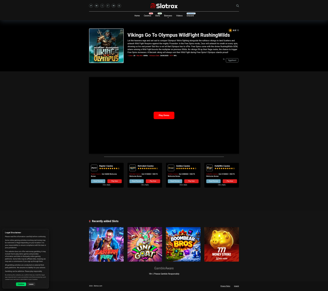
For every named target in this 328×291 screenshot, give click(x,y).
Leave (31, 284)
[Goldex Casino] (171, 170)
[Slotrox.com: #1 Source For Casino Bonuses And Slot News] (164, 5)
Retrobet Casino (146, 166)
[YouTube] (97, 6)
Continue (21, 284)
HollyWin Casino (222, 166)
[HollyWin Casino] (209, 170)
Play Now (114, 181)
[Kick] (119, 6)
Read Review (98, 181)
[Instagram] (102, 6)
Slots (157, 15)
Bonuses (168, 15)
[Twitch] (108, 6)
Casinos (147, 15)
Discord (190, 15)
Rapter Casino (106, 166)
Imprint (236, 286)
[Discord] (113, 6)
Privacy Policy (225, 286)
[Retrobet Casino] (132, 170)
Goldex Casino (183, 166)
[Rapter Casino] (94, 170)
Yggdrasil (232, 60)
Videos (179, 15)
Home (137, 15)
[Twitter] (91, 6)
